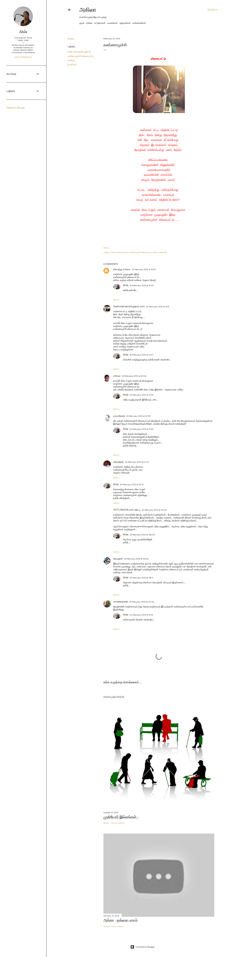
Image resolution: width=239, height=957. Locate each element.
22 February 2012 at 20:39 (138, 416)
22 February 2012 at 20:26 (134, 376)
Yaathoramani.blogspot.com (129, 306)
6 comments (117, 926)
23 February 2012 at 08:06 (142, 534)
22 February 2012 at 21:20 (142, 285)
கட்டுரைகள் (99, 23)
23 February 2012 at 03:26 (136, 559)
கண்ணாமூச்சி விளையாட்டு (80, 56)
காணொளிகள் (139, 23)
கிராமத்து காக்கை (122, 269)
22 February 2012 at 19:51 (157, 306)
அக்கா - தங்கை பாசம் (120, 920)
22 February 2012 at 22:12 (132, 484)
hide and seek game (79, 51)
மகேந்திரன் (118, 461)
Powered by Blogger (145, 947)
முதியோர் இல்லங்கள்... (121, 816)
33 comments (117, 823)
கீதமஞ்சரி (118, 558)
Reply (116, 299)
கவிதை (71, 60)
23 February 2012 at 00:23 (154, 510)
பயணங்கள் (112, 23)
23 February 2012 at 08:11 (141, 577)
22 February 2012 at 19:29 (144, 269)
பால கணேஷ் (119, 415)
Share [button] (71, 38)
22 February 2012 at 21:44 (137, 462)
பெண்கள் (72, 64)
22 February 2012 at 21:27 (141, 355)
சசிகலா (116, 375)
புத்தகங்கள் (125, 23)
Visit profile (23, 57)
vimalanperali (120, 601)
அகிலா (87, 10)
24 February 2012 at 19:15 (141, 615)
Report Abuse (16, 107)
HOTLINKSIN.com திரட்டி (126, 509)
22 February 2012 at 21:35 (141, 429)
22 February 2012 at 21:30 (142, 395)
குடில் (81, 23)
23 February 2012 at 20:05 (141, 602)
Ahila (125, 285)
